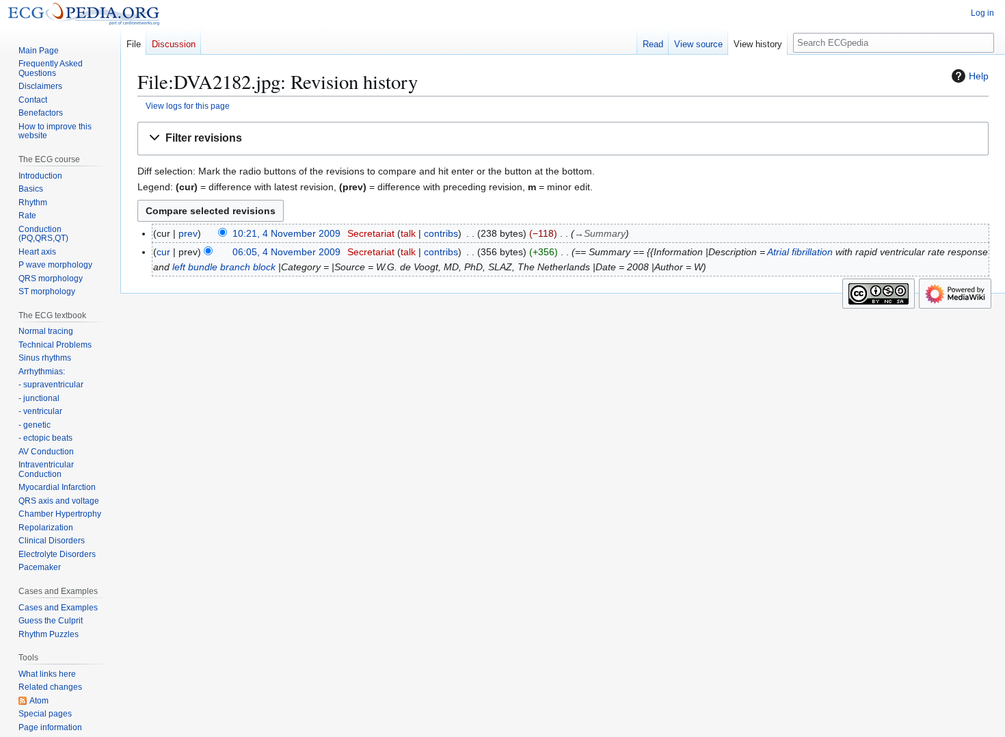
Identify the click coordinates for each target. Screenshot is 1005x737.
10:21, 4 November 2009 (286, 233)
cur (163, 251)
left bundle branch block (224, 266)
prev (188, 233)
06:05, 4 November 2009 (286, 251)
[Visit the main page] (84, 13)
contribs (441, 233)
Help (979, 75)
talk (408, 233)
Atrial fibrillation (800, 251)
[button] (563, 138)
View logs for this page (188, 105)
